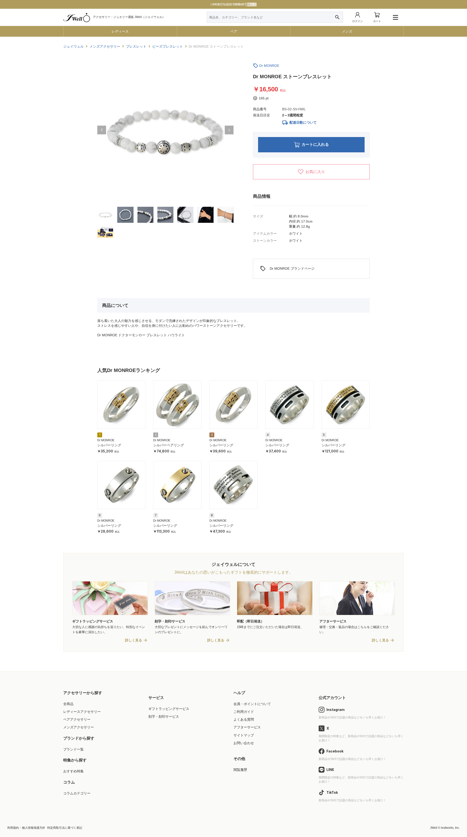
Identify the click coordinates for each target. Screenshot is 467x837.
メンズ (347, 31)
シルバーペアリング (168, 445)
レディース (120, 31)
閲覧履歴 (240, 770)
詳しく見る (133, 640)
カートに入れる (315, 144)
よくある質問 (244, 719)
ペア (233, 31)
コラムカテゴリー (76, 793)
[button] (101, 130)
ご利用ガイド (244, 712)
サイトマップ (244, 735)
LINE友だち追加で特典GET (233, 4)
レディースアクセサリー (82, 712)
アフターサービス (247, 727)
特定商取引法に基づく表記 (64, 827)
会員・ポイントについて (252, 704)
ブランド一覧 (73, 749)
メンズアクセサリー (78, 727)
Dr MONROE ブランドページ (287, 268)
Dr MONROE (269, 66)
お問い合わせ (244, 743)
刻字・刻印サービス (163, 716)
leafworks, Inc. (450, 827)
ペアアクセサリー (76, 719)
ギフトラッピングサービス (168, 709)
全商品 (68, 704)
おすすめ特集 (73, 771)
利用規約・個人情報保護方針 (26, 827)
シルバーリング (109, 445)
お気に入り (315, 172)
